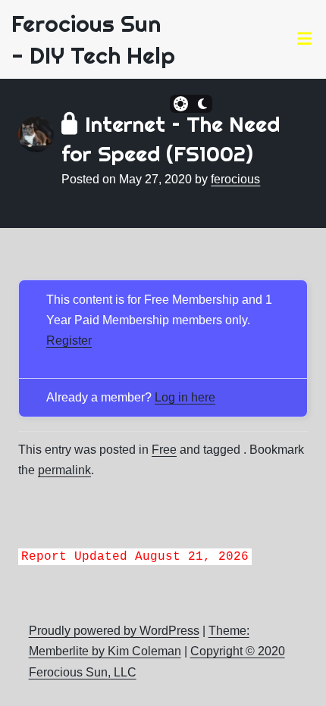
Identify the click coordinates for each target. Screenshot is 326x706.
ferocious (235, 179)
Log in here (185, 397)
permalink (64, 470)
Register (69, 340)
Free (164, 449)
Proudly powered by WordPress (114, 630)
